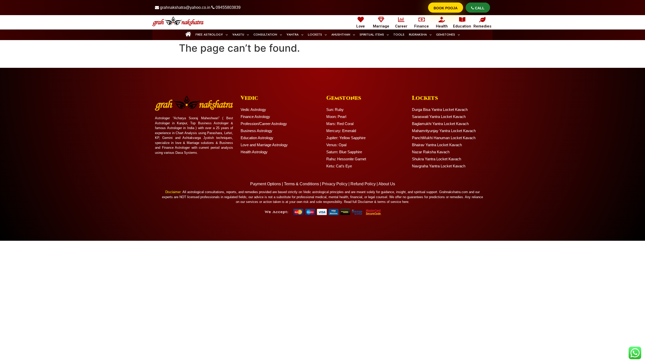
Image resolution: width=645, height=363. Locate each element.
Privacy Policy (334, 184)
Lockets (315, 34)
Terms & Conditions (301, 184)
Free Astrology (209, 34)
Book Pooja (446, 8)
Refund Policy (363, 184)
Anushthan (340, 34)
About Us (386, 184)
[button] (211, 34)
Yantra (292, 34)
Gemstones (445, 34)
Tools (398, 34)
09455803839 (228, 7)
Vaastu (238, 34)
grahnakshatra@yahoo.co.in (185, 7)
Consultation (265, 34)
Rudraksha (418, 34)
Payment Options (265, 184)
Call (479, 8)
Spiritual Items (372, 34)
